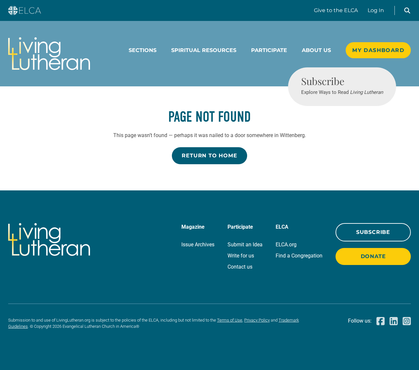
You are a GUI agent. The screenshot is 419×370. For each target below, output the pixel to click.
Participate (269, 50)
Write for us (241, 256)
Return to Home (209, 155)
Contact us (240, 267)
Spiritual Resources (203, 50)
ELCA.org (286, 244)
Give (336, 10)
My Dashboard (378, 50)
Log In (376, 10)
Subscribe (373, 232)
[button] (407, 10)
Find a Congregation (299, 256)
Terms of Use (229, 320)
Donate (373, 256)
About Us (316, 50)
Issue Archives (197, 244)
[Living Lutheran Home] (49, 53)
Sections (142, 50)
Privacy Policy (257, 320)
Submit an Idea (245, 244)
